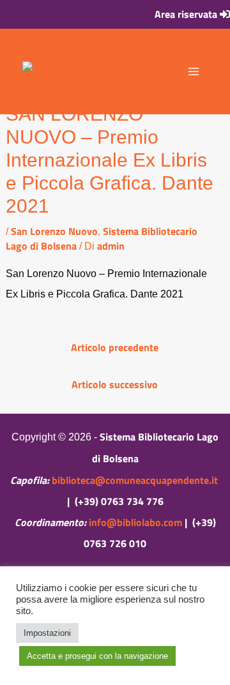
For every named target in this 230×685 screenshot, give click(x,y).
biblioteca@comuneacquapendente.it (135, 480)
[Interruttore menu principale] (194, 71)
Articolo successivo (115, 384)
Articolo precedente (114, 347)
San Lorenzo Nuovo (54, 231)
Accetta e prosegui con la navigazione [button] (97, 656)
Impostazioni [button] (47, 633)
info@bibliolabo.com (135, 522)
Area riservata (187, 14)
